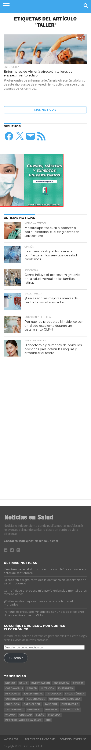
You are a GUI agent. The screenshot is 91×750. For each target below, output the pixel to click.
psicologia (54, 693)
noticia (10, 683)
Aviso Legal (12, 739)
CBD (48, 720)
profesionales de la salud (23, 720)
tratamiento (14, 709)
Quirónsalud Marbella (64, 699)
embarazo (34, 709)
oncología (12, 704)
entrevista (61, 683)
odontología (70, 709)
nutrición (47, 688)
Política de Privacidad (40, 739)
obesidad (25, 714)
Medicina (54, 714)
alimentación (36, 699)
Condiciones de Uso (73, 739)
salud (23, 683)
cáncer (32, 688)
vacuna (10, 714)
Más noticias (45, 109)
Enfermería (66, 688)
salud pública (74, 693)
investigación (40, 683)
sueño (40, 714)
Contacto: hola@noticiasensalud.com (31, 541)
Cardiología (32, 704)
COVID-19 (78, 683)
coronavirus (14, 688)
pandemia (50, 704)
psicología (12, 693)
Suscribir (16, 658)
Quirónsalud (14, 699)
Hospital (51, 709)
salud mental (33, 693)
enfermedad (69, 704)
